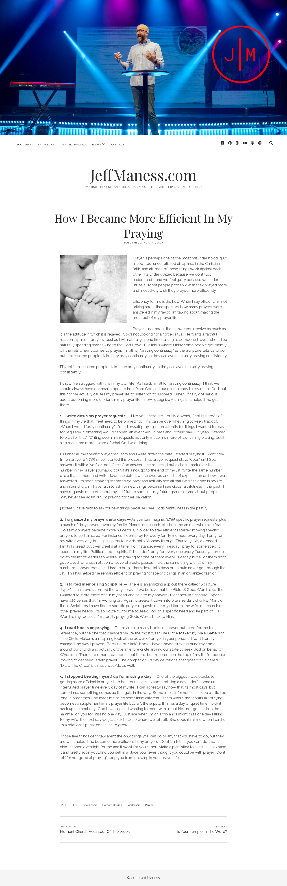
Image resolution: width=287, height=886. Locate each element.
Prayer (149, 805)
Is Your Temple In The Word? (202, 831)
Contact (117, 144)
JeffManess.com (143, 175)
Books (96, 144)
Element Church (112, 805)
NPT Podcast (46, 144)
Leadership (133, 805)
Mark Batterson (210, 633)
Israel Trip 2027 (74, 144)
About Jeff (23, 144)
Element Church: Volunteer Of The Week (95, 831)
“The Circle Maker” (174, 633)
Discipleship (90, 805)
